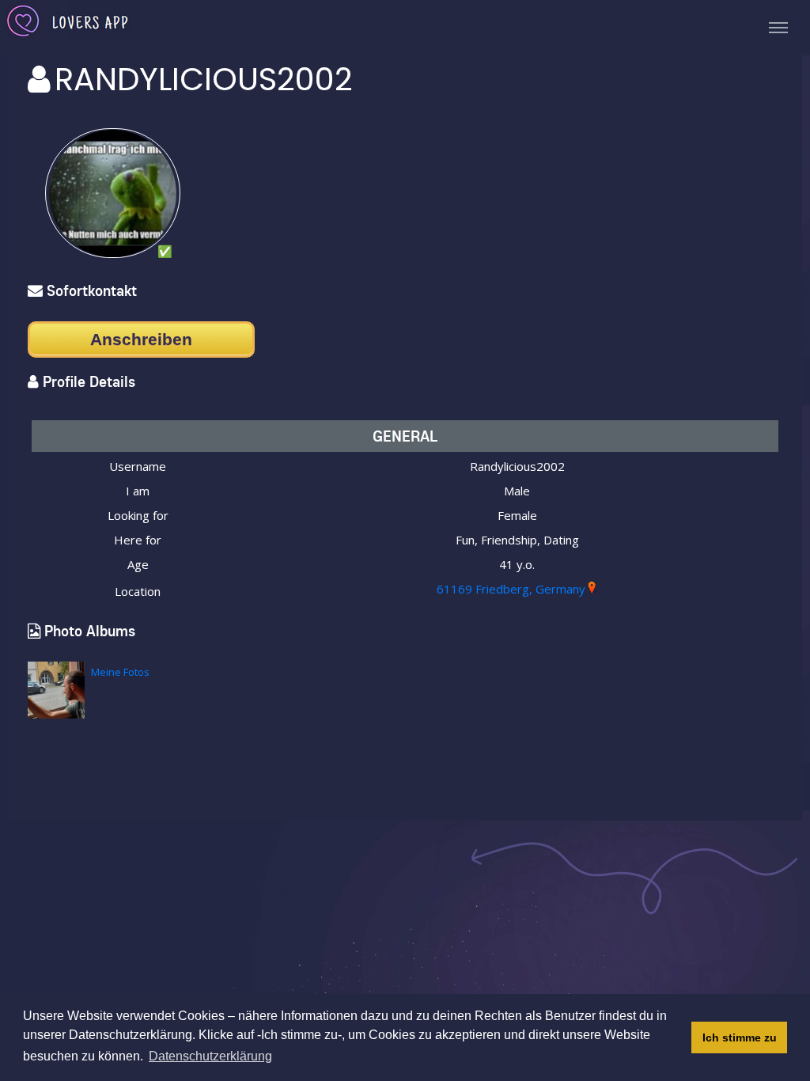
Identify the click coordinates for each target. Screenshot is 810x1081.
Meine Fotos (120, 672)
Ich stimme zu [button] (739, 1037)
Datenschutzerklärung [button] (210, 1056)
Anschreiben (141, 339)
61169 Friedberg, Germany (511, 589)
